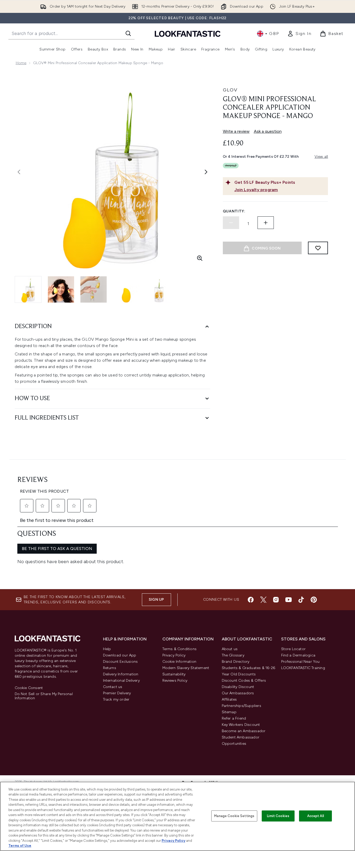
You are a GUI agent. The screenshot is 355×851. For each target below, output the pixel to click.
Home (21, 63)
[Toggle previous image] (19, 172)
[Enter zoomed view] (199, 258)
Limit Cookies (278, 816)
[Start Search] (128, 33)
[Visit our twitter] (263, 599)
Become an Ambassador (244, 731)
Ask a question (268, 131)
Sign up (156, 599)
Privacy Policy (174, 655)
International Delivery (121, 680)
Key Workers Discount (241, 724)
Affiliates (229, 699)
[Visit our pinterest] (313, 599)
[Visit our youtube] (288, 599)
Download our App (119, 655)
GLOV (230, 90)
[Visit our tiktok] (301, 599)
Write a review (236, 131)
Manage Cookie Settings (234, 816)
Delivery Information (120, 674)
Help (107, 649)
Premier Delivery (117, 693)
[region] (177, 816)
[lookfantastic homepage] (187, 33)
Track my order (116, 699)
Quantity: (234, 211)
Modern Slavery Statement (185, 668)
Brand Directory (236, 661)
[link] (299, 33)
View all (321, 156)
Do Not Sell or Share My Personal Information (44, 696)
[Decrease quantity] (231, 222)
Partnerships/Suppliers (241, 706)
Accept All (315, 816)
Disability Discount (238, 687)
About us (230, 649)
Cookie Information (179, 661)
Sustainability (174, 674)
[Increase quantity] (266, 222)
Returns (109, 668)
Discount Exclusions (120, 661)
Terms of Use (19, 846)
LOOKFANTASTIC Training (303, 668)
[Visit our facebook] (250, 599)
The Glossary (233, 655)
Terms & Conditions (179, 649)
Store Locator (293, 649)
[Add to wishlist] (318, 248)
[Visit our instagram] (276, 599)
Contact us (112, 687)
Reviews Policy (175, 680)
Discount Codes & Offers (244, 680)
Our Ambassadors (238, 693)
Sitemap (229, 712)
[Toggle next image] (206, 172)
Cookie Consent (29, 688)
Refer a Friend (234, 718)
